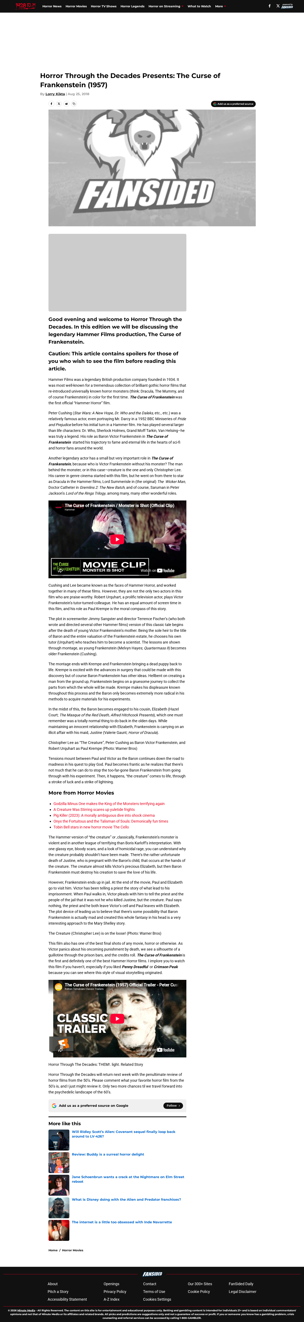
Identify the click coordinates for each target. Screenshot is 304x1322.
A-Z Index (112, 1299)
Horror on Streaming (164, 6)
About (53, 1284)
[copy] (74, 104)
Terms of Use (154, 1291)
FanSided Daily (241, 1284)
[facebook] (270, 6)
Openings (111, 1284)
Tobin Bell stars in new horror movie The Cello (91, 827)
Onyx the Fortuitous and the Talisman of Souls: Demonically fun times (110, 821)
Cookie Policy (199, 1291)
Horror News (51, 6)
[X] (278, 6)
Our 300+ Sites (200, 1284)
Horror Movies (76, 6)
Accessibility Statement (67, 1299)
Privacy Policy (115, 1291)
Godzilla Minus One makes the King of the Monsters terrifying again (109, 803)
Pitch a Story (58, 1291)
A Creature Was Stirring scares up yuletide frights (94, 809)
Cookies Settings (157, 1299)
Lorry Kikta (55, 94)
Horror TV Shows (103, 6)
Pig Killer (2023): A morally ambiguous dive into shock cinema (104, 815)
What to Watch (199, 6)
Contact (149, 1284)
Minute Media (26, 1310)
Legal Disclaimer (242, 1291)
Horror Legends (132, 6)
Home (53, 1250)
